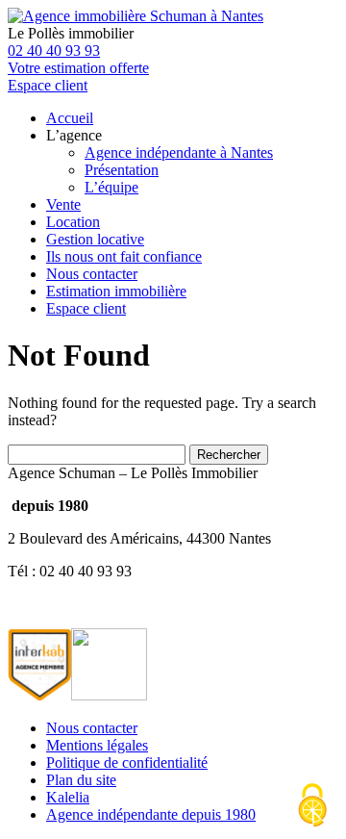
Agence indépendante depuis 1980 (151, 814)
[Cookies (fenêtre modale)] (312, 806)
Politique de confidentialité (127, 762)
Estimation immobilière (116, 291)
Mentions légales (97, 745)
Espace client (86, 308)
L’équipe (111, 187)
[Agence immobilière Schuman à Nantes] (135, 16)
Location (73, 222)
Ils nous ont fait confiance (124, 256)
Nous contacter (91, 274)
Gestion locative (95, 239)
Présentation (122, 170)
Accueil (69, 118)
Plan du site (81, 780)
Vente (63, 204)
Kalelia (67, 797)
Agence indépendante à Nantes (179, 152)
